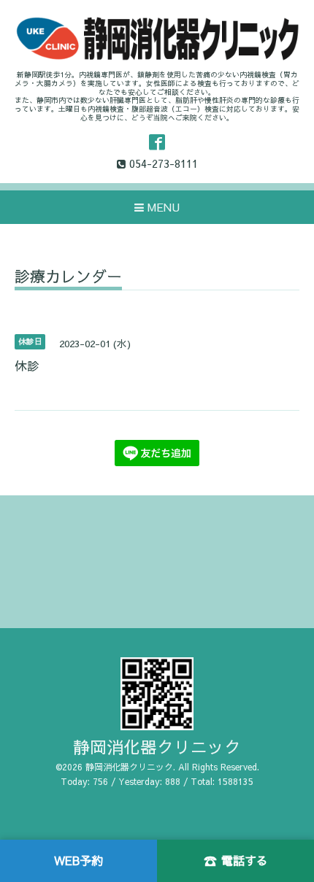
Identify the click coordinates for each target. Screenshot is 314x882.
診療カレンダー (68, 277)
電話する (236, 860)
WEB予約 (78, 860)
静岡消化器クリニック (157, 746)
